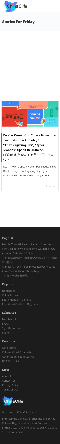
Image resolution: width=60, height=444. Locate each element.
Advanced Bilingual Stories (18, 356)
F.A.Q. (5, 323)
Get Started (9, 347)
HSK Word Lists (11, 361)
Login (5, 332)
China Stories (10, 295)
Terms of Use (10, 389)
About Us (7, 376)
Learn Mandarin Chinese (16, 299)
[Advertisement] (30, 68)
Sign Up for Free (12, 328)
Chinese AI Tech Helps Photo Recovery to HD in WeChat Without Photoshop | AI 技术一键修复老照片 (29, 271)
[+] (30, 114)
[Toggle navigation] (55, 6)
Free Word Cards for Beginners (20, 304)
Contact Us (8, 380)
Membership (9, 319)
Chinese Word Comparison (18, 352)
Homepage (8, 290)
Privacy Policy (10, 385)
